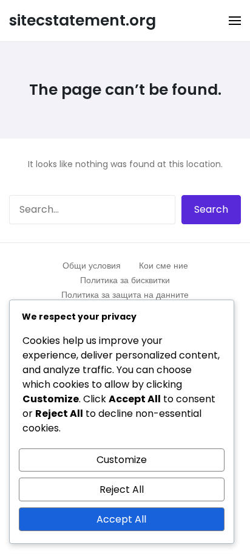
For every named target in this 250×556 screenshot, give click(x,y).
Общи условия (91, 265)
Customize (121, 460)
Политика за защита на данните (125, 295)
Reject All (122, 489)
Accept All (121, 519)
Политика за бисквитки (125, 280)
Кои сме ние (163, 265)
